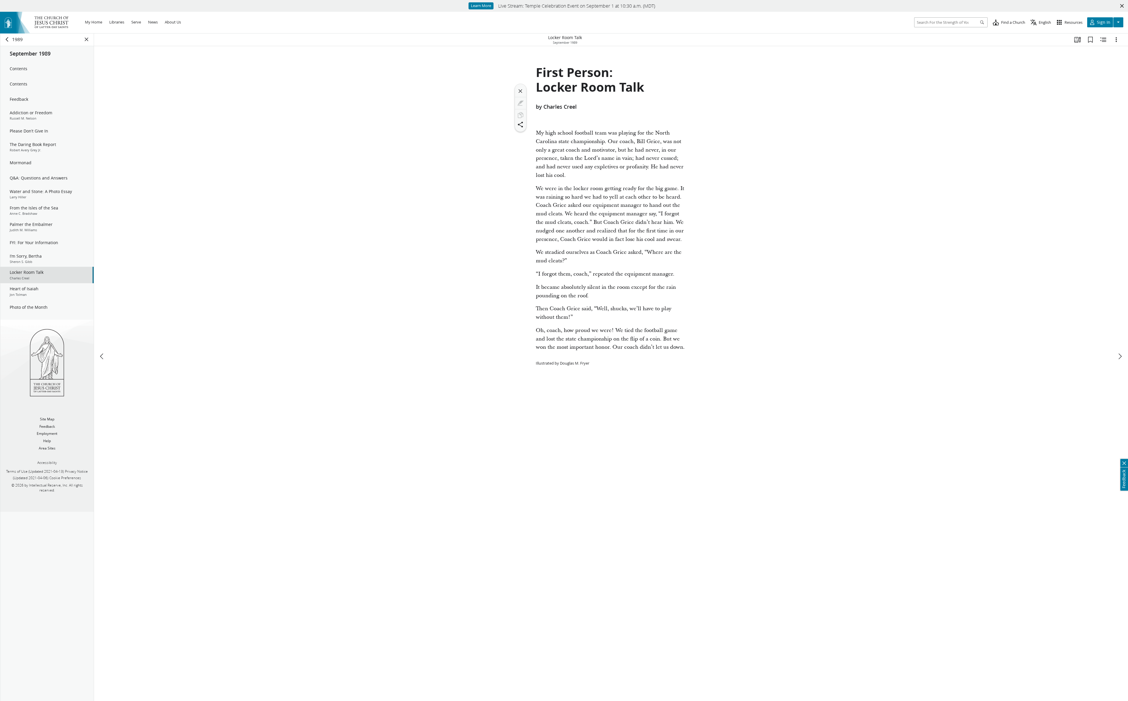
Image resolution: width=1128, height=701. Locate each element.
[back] (7, 39)
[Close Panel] (86, 39)
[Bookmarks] (1090, 39)
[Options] (1116, 39)
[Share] (520, 124)
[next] (1120, 356)
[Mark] (520, 103)
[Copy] (520, 115)
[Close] (520, 91)
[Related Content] (1103, 39)
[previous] (102, 356)
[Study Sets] (1077, 39)
